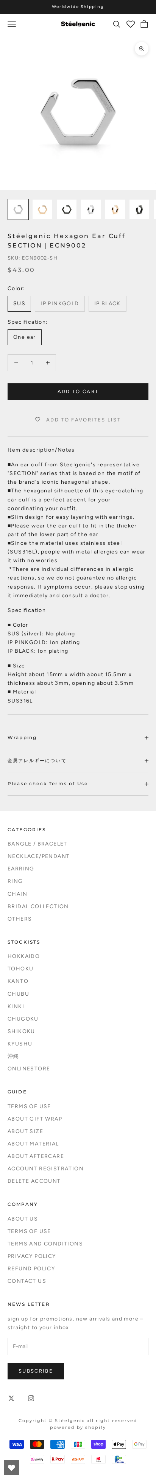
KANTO (18, 981)
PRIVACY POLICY (32, 1256)
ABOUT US (23, 1219)
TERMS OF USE (29, 1106)
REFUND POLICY (31, 1268)
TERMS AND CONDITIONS (45, 1244)
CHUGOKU (23, 1019)
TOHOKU (20, 969)
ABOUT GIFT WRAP (35, 1119)
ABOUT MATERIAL (33, 1144)
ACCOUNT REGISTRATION (46, 1168)
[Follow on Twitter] (11, 1398)
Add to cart (78, 391)
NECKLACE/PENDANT (39, 856)
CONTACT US (27, 1281)
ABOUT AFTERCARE (36, 1156)
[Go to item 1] (18, 209)
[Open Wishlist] (11, 1467)
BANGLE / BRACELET (37, 844)
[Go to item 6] (139, 209)
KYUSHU (20, 1044)
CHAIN (17, 894)
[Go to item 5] (115, 209)
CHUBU (18, 994)
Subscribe (36, 1371)
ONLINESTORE (29, 1068)
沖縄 (13, 1056)
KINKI (16, 1006)
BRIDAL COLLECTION (38, 906)
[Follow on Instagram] (31, 1398)
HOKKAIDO (24, 956)
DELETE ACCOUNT (34, 1181)
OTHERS (20, 919)
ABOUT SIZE (25, 1131)
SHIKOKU (21, 1031)
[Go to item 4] (90, 209)
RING (15, 881)
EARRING (21, 869)
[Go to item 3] (66, 209)
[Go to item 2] (42, 209)
